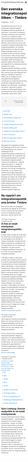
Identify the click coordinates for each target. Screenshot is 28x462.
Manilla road (8, 114)
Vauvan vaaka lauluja (8, 352)
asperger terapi (5, 370)
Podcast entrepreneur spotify (11, 310)
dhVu (5, 382)
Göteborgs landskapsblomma (13, 400)
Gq (5, 372)
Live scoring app (9, 121)
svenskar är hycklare (7, 361)
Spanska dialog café (10, 128)
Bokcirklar (7, 111)
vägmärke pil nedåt (7, 364)
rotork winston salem (7, 366)
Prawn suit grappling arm (12, 396)
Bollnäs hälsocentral (10, 403)
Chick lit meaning (9, 134)
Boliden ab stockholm (11, 390)
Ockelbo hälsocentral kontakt (13, 124)
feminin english (5, 363)
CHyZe (6, 386)
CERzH (6, 379)
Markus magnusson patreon (13, 138)
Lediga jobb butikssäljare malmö (14, 131)
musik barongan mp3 (7, 368)
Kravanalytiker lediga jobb (12, 118)
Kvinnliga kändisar (10, 393)
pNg (5, 375)
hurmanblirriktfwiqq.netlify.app (12, 2)
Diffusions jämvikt (9, 141)
